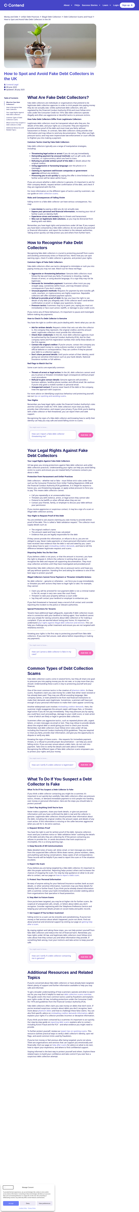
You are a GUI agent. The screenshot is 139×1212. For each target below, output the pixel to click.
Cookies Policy (23, 1208)
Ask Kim (84, 435)
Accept (11, 1203)
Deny (28, 1203)
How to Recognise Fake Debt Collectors (14, 108)
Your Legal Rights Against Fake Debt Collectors (15, 113)
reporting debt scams (60, 1022)
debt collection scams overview (77, 994)
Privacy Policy (32, 1208)
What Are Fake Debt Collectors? (13, 103)
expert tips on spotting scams (74, 1031)
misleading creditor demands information (69, 1013)
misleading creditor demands (61, 546)
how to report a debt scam (67, 875)
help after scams (59, 1045)
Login (116, 5)
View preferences (44, 1203)
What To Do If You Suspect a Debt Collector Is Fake (15, 124)
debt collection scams (48, 193)
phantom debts (78, 690)
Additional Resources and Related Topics (15, 129)
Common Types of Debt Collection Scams (14, 119)
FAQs (77, 5)
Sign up (126, 5)
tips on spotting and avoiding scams (50, 396)
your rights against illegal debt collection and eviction (61, 622)
